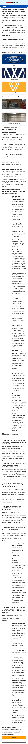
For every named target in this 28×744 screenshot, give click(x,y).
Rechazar (14, 741)
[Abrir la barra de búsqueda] (26, 6)
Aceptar (14, 737)
